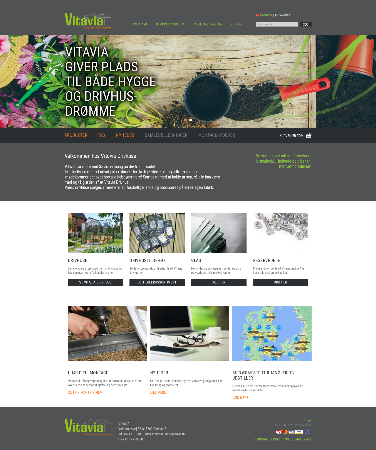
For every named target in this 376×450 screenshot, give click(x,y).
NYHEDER (125, 135)
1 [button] (185, 120)
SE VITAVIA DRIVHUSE (95, 282)
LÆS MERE (158, 392)
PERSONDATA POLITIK (170, 24)
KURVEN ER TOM (291, 136)
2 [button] (190, 120)
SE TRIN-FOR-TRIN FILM (85, 392)
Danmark (266, 15)
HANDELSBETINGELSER (207, 24)
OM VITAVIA (140, 24)
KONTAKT (237, 24)
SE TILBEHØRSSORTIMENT (157, 282)
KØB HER (218, 282)
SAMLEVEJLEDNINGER (166, 135)
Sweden (284, 15)
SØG (306, 25)
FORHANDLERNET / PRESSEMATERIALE (283, 439)
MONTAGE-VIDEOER (216, 135)
